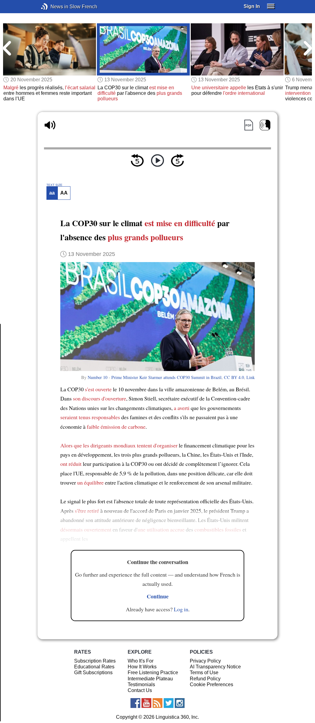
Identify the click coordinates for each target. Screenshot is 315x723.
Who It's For (141, 660)
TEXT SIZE (54, 185)
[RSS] (157, 703)
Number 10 (97, 377)
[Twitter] (168, 703)
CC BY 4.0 (234, 377)
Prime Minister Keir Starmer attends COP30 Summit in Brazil (166, 377)
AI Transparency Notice (215, 666)
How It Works (142, 666)
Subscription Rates (95, 660)
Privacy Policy (205, 660)
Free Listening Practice (153, 672)
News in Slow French (53, 6)
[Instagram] (180, 703)
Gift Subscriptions (93, 672)
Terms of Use (204, 672)
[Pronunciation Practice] (265, 125)
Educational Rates (94, 666)
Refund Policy (205, 678)
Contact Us (140, 690)
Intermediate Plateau (150, 678)
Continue (158, 596)
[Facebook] (135, 703)
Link (250, 377)
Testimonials (141, 684)
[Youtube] (146, 703)
